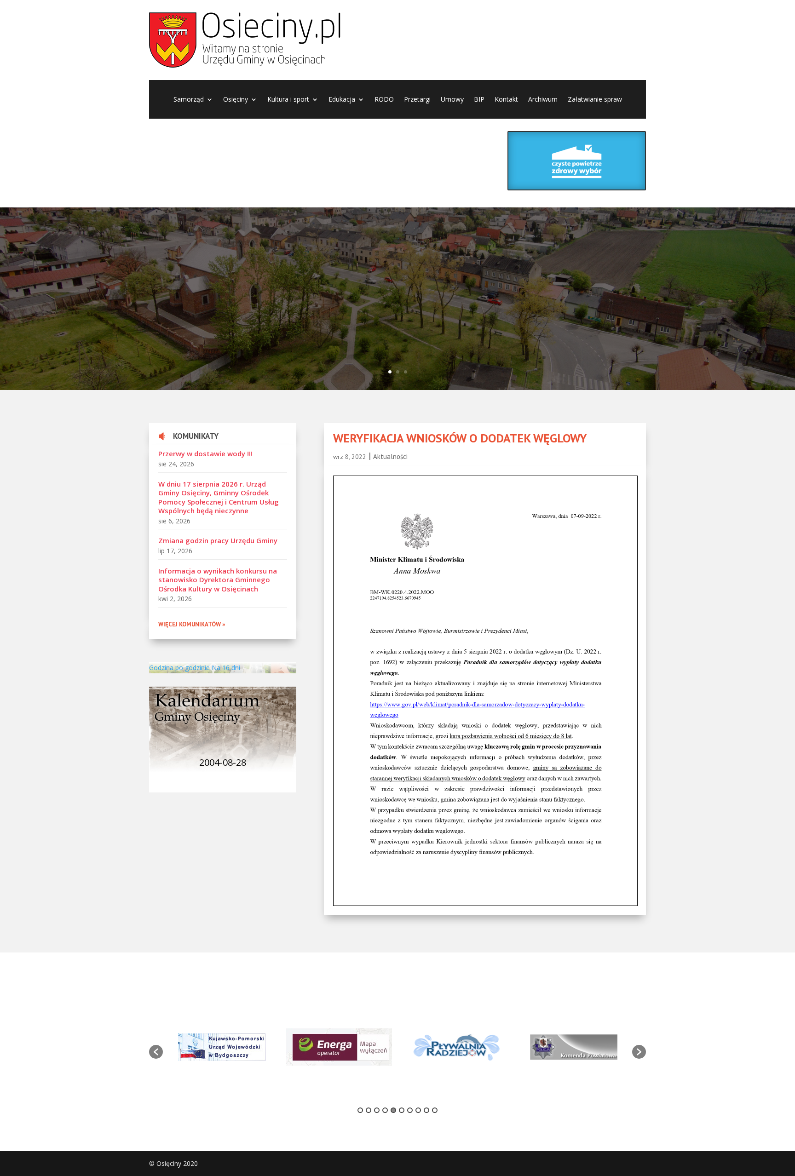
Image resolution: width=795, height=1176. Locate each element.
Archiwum (543, 99)
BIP (479, 99)
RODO (384, 99)
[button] (156, 1052)
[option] (221, 1047)
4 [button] (385, 1110)
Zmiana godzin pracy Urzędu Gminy (217, 540)
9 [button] (426, 1110)
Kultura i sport (288, 99)
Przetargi (417, 99)
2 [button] (368, 1110)
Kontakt (506, 99)
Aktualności (390, 456)
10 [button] (435, 1110)
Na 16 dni (226, 667)
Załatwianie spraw (595, 99)
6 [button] (401, 1110)
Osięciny (235, 99)
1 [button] (360, 1110)
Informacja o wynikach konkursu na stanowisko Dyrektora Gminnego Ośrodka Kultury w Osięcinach (217, 579)
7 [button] (410, 1110)
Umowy (452, 99)
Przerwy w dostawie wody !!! (205, 453)
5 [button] (393, 1110)
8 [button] (418, 1110)
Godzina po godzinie (179, 667)
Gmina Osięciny (248, 278)
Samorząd (188, 99)
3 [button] (377, 1110)
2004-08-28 (222, 762)
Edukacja (341, 99)
